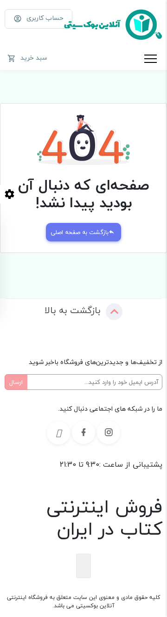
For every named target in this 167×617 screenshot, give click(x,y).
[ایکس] (58, 432)
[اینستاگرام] (108, 432)
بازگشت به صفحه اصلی (80, 232)
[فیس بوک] (83, 432)
